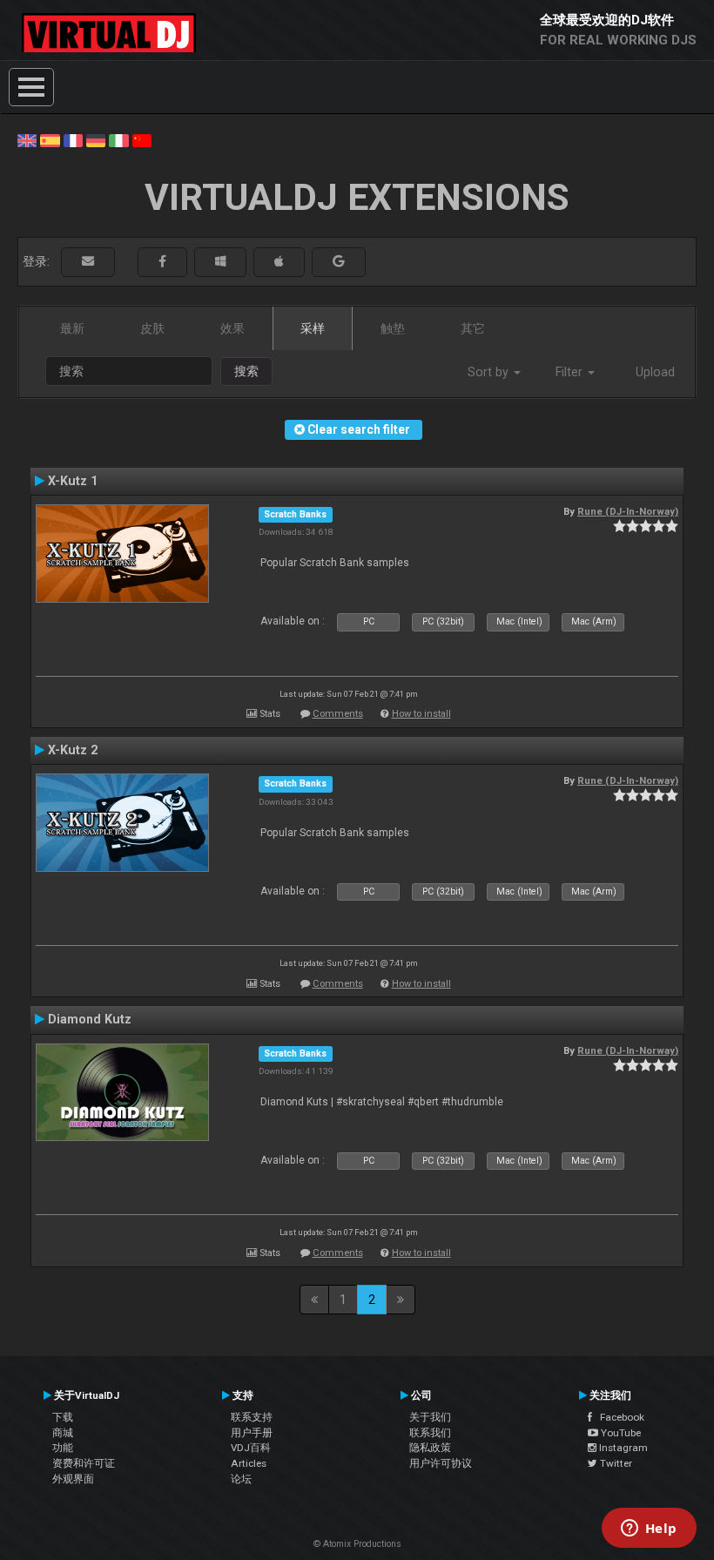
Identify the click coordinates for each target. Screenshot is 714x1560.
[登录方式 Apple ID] (279, 261)
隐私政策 (430, 1448)
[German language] (95, 139)
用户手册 (252, 1433)
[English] (27, 139)
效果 (232, 328)
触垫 (393, 328)
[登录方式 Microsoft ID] (220, 261)
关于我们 (430, 1417)
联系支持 (252, 1417)
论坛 (241, 1479)
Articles (248, 1463)
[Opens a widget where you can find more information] (649, 1529)
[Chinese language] (142, 139)
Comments (338, 713)
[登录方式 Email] (88, 261)
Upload (655, 372)
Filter (571, 372)
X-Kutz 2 (73, 750)
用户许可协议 (440, 1463)
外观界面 (73, 1479)
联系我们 (430, 1433)
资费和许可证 (83, 1463)
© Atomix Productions (357, 1544)
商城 (62, 1433)
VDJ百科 (251, 1448)
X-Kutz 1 (73, 481)
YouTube (619, 1433)
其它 (473, 328)
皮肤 (152, 328)
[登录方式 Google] (339, 261)
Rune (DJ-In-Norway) (627, 511)
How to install (421, 713)
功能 (62, 1448)
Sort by (490, 372)
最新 (72, 328)
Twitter (614, 1463)
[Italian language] (118, 139)
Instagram (622, 1448)
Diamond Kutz (89, 1019)
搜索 (246, 371)
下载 (62, 1417)
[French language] (73, 139)
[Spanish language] (49, 139)
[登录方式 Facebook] (162, 261)
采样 (312, 328)
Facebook (618, 1417)
